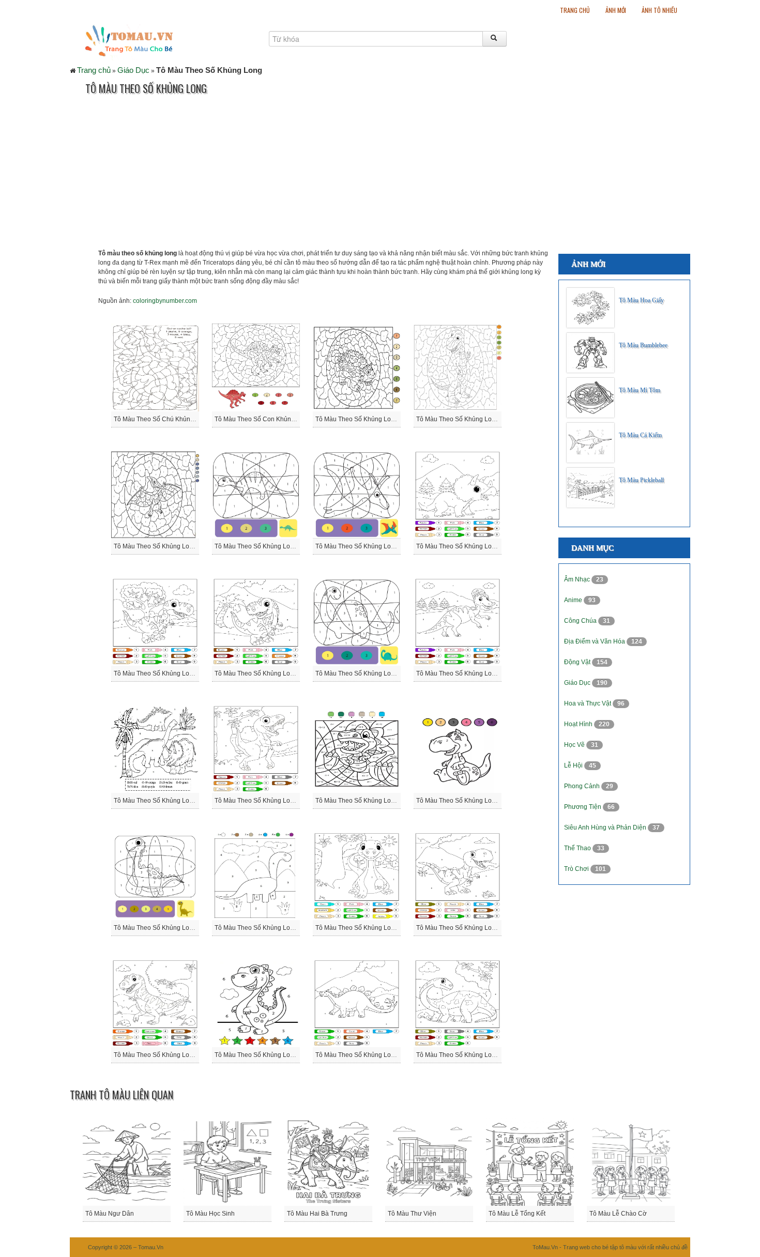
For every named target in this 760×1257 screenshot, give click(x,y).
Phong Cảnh (582, 786)
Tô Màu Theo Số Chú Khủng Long (162, 419)
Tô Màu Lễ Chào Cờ (618, 1213)
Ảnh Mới (615, 10)
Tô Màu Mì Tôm (639, 390)
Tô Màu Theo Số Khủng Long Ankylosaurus (376, 419)
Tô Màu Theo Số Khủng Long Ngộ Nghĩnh (274, 800)
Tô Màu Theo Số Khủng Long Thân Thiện (373, 927)
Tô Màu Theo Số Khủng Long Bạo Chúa (472, 419)
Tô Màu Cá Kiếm (640, 435)
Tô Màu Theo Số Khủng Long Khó (161, 800)
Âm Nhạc (577, 579)
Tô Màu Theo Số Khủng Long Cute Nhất (371, 546)
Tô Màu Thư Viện (412, 1213)
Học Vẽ (575, 744)
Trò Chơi (577, 868)
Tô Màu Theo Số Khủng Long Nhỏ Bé (368, 800)
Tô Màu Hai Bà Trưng (317, 1213)
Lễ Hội (574, 765)
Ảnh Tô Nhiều (659, 10)
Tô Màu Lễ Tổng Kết (517, 1213)
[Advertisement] (258, 176)
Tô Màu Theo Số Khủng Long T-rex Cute (474, 927)
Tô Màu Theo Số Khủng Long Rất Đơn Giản (276, 927)
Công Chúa (581, 620)
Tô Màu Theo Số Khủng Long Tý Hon (267, 1055)
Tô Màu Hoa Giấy (641, 300)
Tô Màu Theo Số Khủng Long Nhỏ (464, 800)
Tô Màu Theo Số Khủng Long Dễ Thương (273, 673)
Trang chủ (575, 10)
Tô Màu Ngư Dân (109, 1213)
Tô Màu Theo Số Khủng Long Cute (465, 546)
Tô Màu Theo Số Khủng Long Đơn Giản (371, 673)
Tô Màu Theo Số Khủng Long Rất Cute (168, 927)
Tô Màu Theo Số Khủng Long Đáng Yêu (170, 673)
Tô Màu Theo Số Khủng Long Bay (161, 546)
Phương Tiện (583, 806)
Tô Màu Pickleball (641, 480)
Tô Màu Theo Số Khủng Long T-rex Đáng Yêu (179, 1055)
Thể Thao (578, 848)
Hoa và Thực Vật (588, 703)
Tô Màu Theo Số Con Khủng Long (263, 419)
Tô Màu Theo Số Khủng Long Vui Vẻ (467, 1055)
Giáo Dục (133, 70)
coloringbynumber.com (165, 300)
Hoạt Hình (579, 724)
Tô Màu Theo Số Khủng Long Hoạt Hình (472, 673)
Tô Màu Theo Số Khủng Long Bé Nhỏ (267, 546)
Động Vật (578, 662)
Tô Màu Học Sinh (210, 1213)
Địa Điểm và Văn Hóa (595, 641)
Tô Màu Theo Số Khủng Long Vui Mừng (371, 1055)
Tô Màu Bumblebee (643, 345)
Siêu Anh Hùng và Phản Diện (606, 827)
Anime (574, 600)
